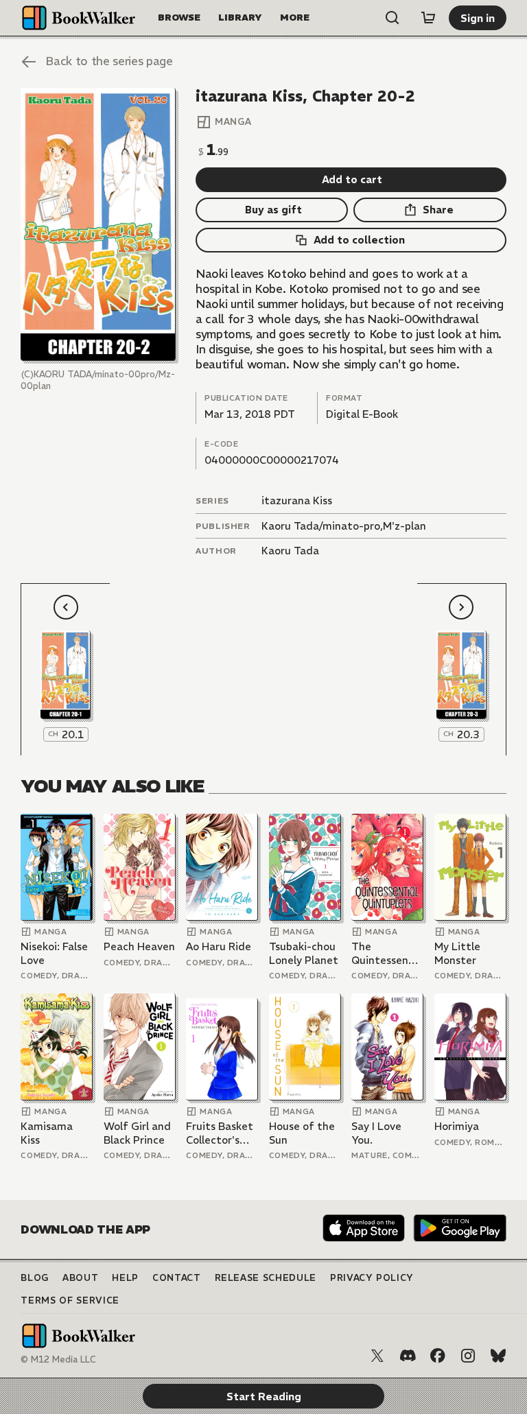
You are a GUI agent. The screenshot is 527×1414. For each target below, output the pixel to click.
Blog (35, 1277)
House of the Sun (302, 1133)
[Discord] (407, 1355)
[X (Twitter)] (377, 1355)
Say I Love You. (376, 1133)
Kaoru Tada (290, 550)
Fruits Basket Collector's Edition (219, 1133)
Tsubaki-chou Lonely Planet (303, 953)
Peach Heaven (139, 946)
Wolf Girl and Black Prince (137, 1133)
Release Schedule (265, 1277)
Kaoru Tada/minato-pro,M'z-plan (343, 525)
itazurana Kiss (296, 500)
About (80, 1277)
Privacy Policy (372, 1277)
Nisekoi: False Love (54, 953)
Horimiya (456, 1126)
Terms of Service (70, 1300)
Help (125, 1277)
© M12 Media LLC (58, 1359)
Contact (176, 1277)
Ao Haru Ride (218, 946)
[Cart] (428, 18)
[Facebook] (438, 1355)
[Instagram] (468, 1355)
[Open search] (392, 18)
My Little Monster (457, 953)
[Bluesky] (498, 1355)
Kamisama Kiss (47, 1133)
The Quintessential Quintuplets (387, 953)
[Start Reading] (98, 225)
